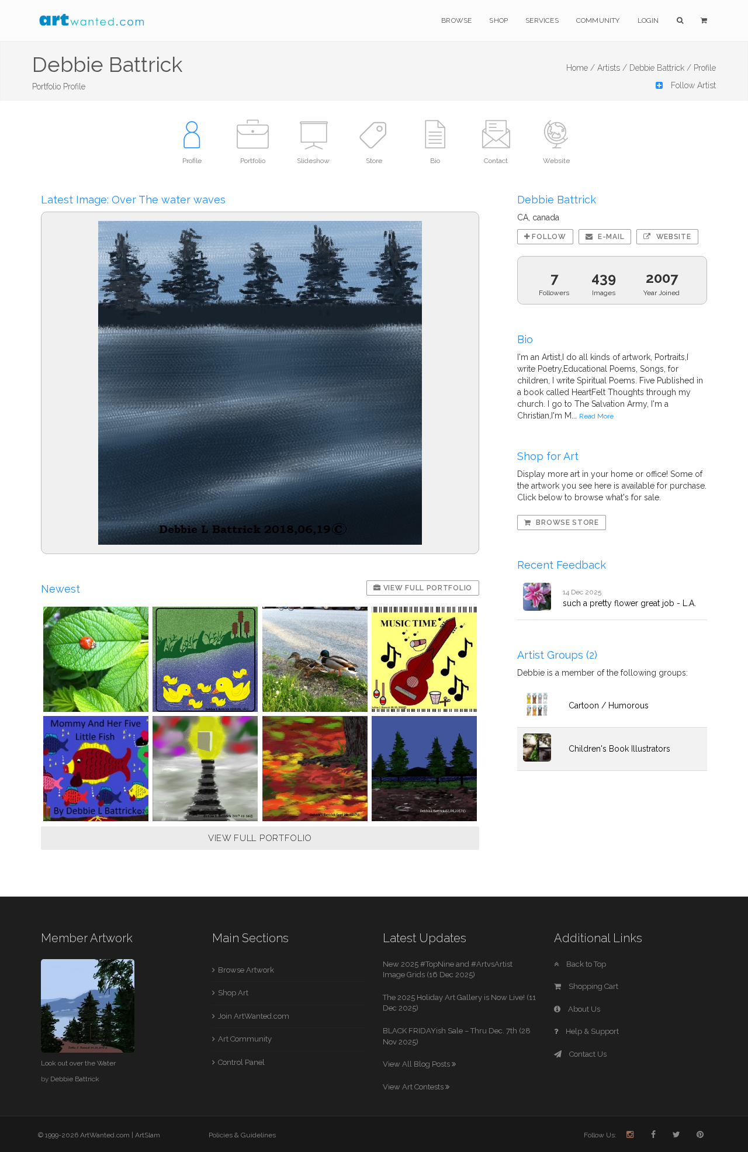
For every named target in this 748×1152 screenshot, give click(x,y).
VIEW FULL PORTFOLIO (260, 838)
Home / (580, 67)
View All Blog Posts (417, 1064)
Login (648, 20)
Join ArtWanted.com (253, 1016)
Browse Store (566, 522)
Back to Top (585, 964)
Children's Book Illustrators (619, 748)
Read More (596, 416)
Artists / (612, 67)
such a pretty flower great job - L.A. (629, 603)
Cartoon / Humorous (609, 705)
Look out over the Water (78, 1063)
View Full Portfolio (426, 588)
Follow (548, 237)
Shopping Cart (592, 986)
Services (542, 20)
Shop (498, 20)
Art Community (245, 1039)
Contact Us (587, 1054)
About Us (583, 1009)
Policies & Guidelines (242, 1135)
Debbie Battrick (74, 1079)
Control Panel (241, 1062)
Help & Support (591, 1031)
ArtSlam (147, 1135)
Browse (456, 20)
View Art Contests (414, 1086)
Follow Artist (692, 85)
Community (598, 20)
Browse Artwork (246, 970)
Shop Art (233, 992)
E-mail (609, 237)
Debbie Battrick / (660, 67)
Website (672, 237)
